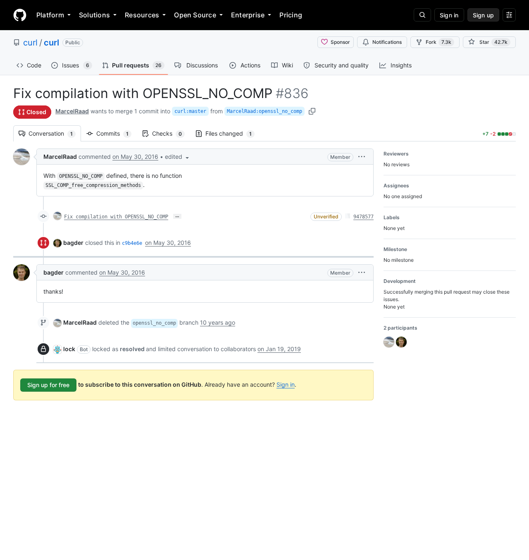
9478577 (363, 217)
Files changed (232, 133)
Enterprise (247, 15)
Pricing (290, 15)
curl (30, 43)
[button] (178, 156)
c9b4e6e (132, 243)
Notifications (387, 42)
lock (69, 348)
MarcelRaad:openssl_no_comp (264, 111)
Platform (50, 15)
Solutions (94, 15)
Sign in (285, 384)
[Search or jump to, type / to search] (422, 15)
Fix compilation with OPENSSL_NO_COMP (116, 217)
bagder (73, 242)
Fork (438, 42)
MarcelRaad (72, 111)
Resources (142, 15)
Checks (171, 133)
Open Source (195, 15)
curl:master (190, 111)
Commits (116, 133)
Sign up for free (48, 384)
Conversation (55, 133)
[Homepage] (19, 15)
